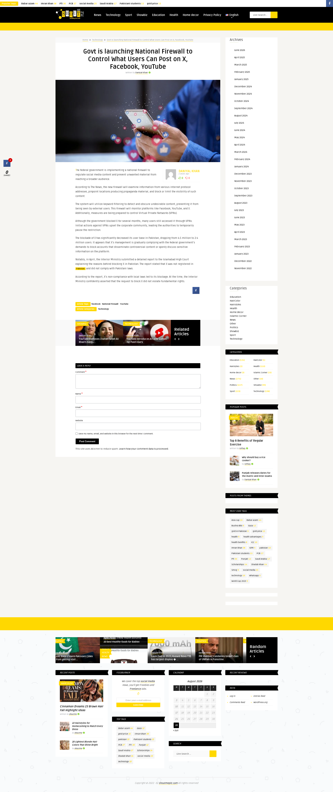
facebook (95, 304)
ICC (254, 542)
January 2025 (241, 79)
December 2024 (243, 86)
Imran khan (48, 3)
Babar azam (29, 3)
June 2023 (239, 217)
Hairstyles (235, 304)
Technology (113, 15)
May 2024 (239, 137)
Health (173, 15)
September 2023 (243, 195)
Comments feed (237, 702)
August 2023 (240, 202)
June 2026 (239, 50)
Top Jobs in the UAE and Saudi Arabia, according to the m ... (218, 658)
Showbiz (142, 15)
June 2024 (239, 130)
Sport (128, 15)
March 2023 (240, 239)
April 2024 (239, 144)
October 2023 (241, 188)
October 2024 (241, 101)
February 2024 (242, 159)
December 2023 (243, 173)
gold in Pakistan (240, 531)
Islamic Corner (238, 316)
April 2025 (239, 57)
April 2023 (239, 232)
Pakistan (80, 268)
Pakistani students (132, 3)
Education (158, 15)
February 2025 (242, 71)
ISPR (252, 548)
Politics (234, 327)
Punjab (246, 559)
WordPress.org (260, 702)
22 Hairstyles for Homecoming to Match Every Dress (87, 726)
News (97, 15)
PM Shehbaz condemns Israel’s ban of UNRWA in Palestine (174, 658)
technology (238, 575)
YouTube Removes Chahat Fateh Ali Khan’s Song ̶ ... (99, 341)
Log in (232, 696)
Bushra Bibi (238, 525)
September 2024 (243, 108)
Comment (80, 371)
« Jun (175, 730)
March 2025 (240, 64)
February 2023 (242, 246)
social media (88, 3)
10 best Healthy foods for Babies (77, 641)
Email (78, 407)
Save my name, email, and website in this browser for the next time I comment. (116, 434)
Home (85, 40)
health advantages (253, 537)
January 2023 (241, 253)
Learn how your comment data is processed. (144, 448)
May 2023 (239, 224)
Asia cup (237, 520)
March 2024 (240, 152)
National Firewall (110, 304)
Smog (235, 570)
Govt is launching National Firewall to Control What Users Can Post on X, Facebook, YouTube (150, 40)
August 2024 (240, 115)
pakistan (265, 548)
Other (233, 323)
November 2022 (243, 268)
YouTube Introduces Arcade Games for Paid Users (146, 341)
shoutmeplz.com (168, 783)
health (235, 537)
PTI (62, 3)
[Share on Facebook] (196, 293)
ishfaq (242, 448)
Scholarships (239, 564)
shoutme (73, 714)
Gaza (252, 525)
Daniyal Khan (141, 72)
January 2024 (241, 166)
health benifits (239, 542)
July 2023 (239, 210)
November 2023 (243, 181)
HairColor (235, 300)
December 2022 (243, 261)
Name (79, 393)
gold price (154, 3)
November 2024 (243, 93)
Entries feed (259, 696)
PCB (72, 3)
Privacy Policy (212, 15)
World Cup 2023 (240, 581)
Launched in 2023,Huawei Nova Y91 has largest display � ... (127, 658)
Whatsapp (255, 575)
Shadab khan (259, 564)
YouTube (124, 304)
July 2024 (239, 122)
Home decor (191, 15)
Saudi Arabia (108, 3)
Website (79, 420)
